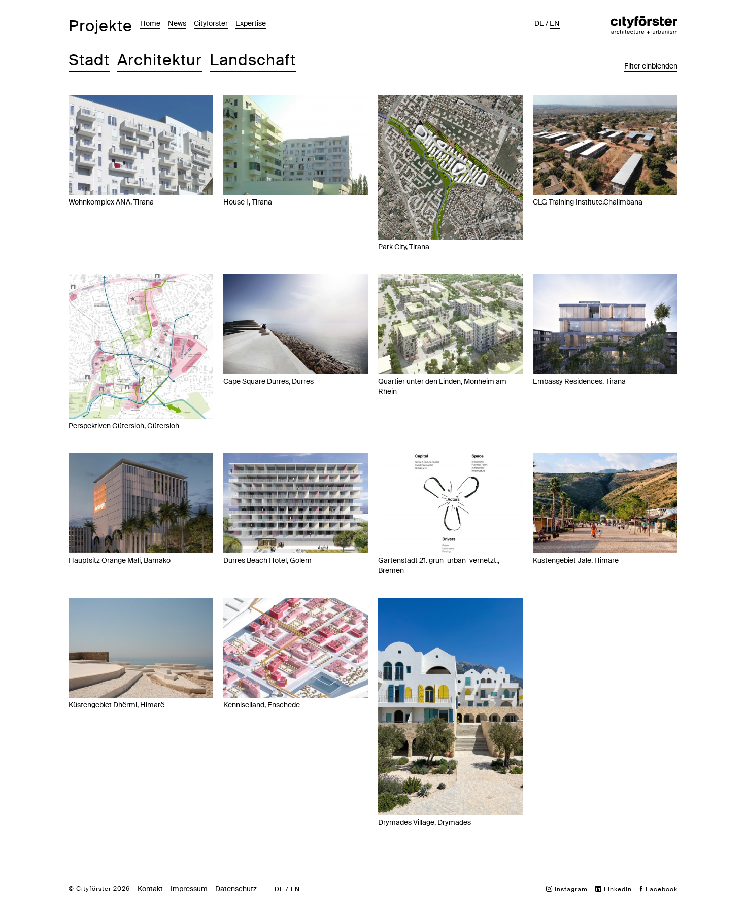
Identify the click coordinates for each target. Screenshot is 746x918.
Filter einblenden (650, 66)
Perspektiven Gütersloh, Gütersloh (124, 426)
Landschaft (253, 60)
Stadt (89, 60)
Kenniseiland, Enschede (261, 705)
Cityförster (211, 23)
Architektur (159, 60)
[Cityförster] (644, 21)
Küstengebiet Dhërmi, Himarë (116, 705)
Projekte (100, 26)
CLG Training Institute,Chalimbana (587, 202)
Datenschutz (236, 889)
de (539, 23)
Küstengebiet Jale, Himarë (576, 560)
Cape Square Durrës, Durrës (268, 381)
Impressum (189, 889)
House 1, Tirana (247, 202)
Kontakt (150, 889)
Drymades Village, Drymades (424, 822)
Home (150, 23)
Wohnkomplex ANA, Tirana (111, 202)
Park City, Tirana (403, 247)
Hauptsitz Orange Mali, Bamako (120, 560)
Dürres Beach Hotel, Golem (267, 560)
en (555, 23)
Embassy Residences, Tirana (579, 381)
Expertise (250, 23)
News (177, 23)
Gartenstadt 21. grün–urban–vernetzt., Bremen (438, 565)
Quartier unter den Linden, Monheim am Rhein (442, 386)
